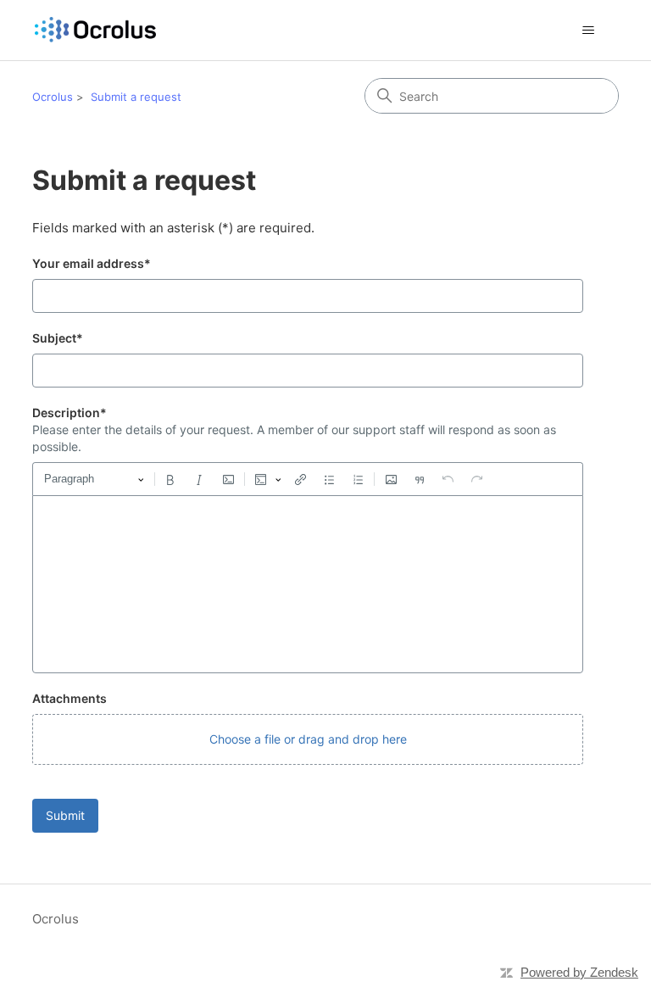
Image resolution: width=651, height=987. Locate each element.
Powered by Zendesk (579, 972)
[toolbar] (307, 479)
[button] (307, 739)
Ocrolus (52, 96)
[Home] (95, 30)
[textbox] (307, 584)
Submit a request (136, 96)
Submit (65, 815)
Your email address (91, 263)
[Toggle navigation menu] (589, 30)
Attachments (69, 698)
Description (69, 412)
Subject (57, 338)
